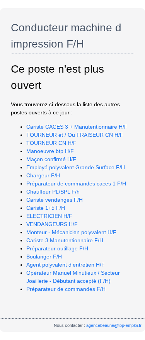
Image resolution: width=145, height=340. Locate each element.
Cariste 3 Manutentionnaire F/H (64, 240)
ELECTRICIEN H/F (49, 216)
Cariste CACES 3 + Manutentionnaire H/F (77, 127)
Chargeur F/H (43, 175)
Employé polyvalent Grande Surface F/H (75, 167)
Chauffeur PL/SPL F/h (53, 192)
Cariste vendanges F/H (54, 200)
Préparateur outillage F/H (57, 248)
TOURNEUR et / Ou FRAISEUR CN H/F (74, 135)
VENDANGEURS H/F (52, 224)
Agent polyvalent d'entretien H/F (65, 265)
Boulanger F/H (44, 256)
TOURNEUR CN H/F (51, 143)
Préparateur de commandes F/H (66, 289)
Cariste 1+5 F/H (45, 208)
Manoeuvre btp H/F (50, 151)
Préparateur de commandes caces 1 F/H (76, 183)
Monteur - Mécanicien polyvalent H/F (71, 232)
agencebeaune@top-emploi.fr (114, 325)
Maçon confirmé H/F (51, 159)
